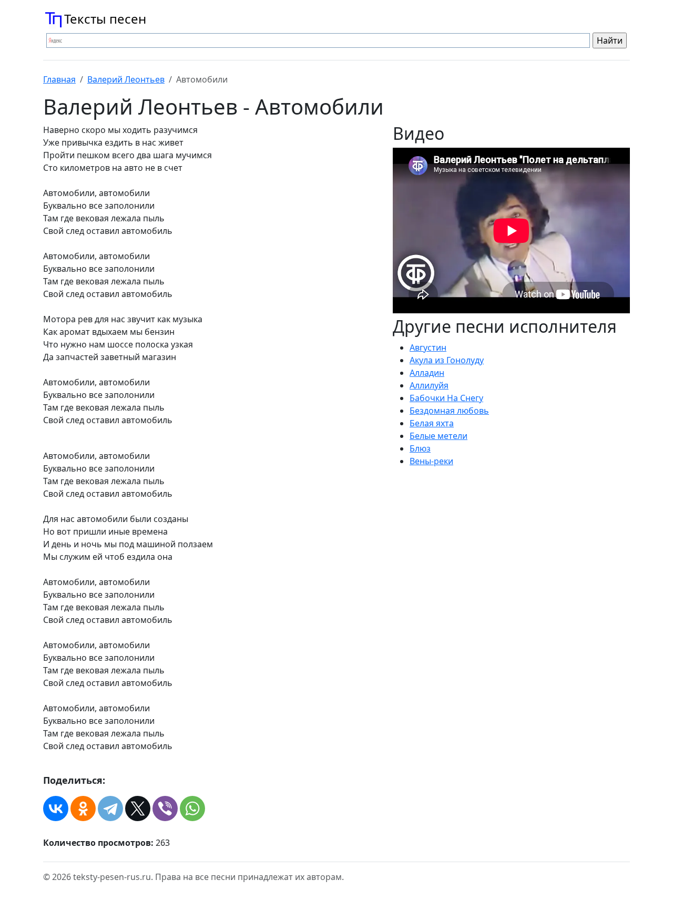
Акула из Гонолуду (447, 360)
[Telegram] (110, 808)
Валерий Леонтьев (126, 79)
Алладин (427, 372)
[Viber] (165, 808)
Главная (59, 79)
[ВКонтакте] (55, 808)
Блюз (420, 448)
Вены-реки (431, 461)
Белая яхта (432, 423)
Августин (428, 347)
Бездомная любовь (449, 410)
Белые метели (438, 436)
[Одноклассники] (83, 808)
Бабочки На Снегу (446, 398)
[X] (137, 808)
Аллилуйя (429, 385)
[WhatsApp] (192, 808)
